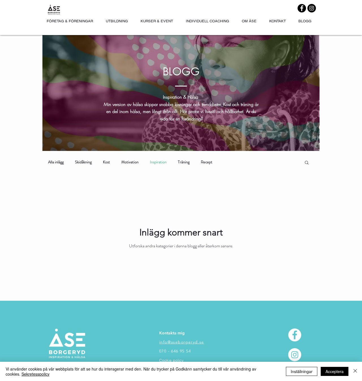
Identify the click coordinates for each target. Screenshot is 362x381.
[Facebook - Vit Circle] (294, 334)
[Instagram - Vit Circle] (294, 354)
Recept (206, 162)
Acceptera (335, 371)
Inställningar (302, 371)
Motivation (130, 162)
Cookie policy (171, 360)
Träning (183, 162)
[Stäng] (355, 371)
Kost (106, 162)
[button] (306, 163)
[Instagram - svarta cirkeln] (311, 8)
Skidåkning (83, 162)
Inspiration (158, 162)
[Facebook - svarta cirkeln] (302, 8)
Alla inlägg (56, 162)
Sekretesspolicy (35, 374)
